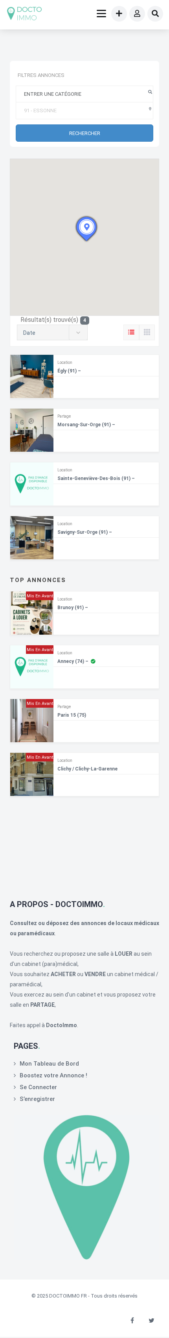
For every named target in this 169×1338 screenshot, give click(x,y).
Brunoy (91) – (72, 607)
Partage (64, 416)
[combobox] (52, 332)
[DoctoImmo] (24, 15)
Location (64, 362)
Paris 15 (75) (71, 715)
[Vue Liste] (131, 332)
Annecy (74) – (72, 661)
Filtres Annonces (41, 75)
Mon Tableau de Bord (49, 1063)
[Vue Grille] (147, 332)
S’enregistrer (37, 1099)
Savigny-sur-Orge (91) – (84, 532)
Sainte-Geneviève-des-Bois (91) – (96, 478)
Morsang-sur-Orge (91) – (86, 424)
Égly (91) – (69, 371)
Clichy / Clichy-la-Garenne (87, 769)
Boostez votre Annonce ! (53, 1075)
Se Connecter (38, 1087)
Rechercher (84, 133)
